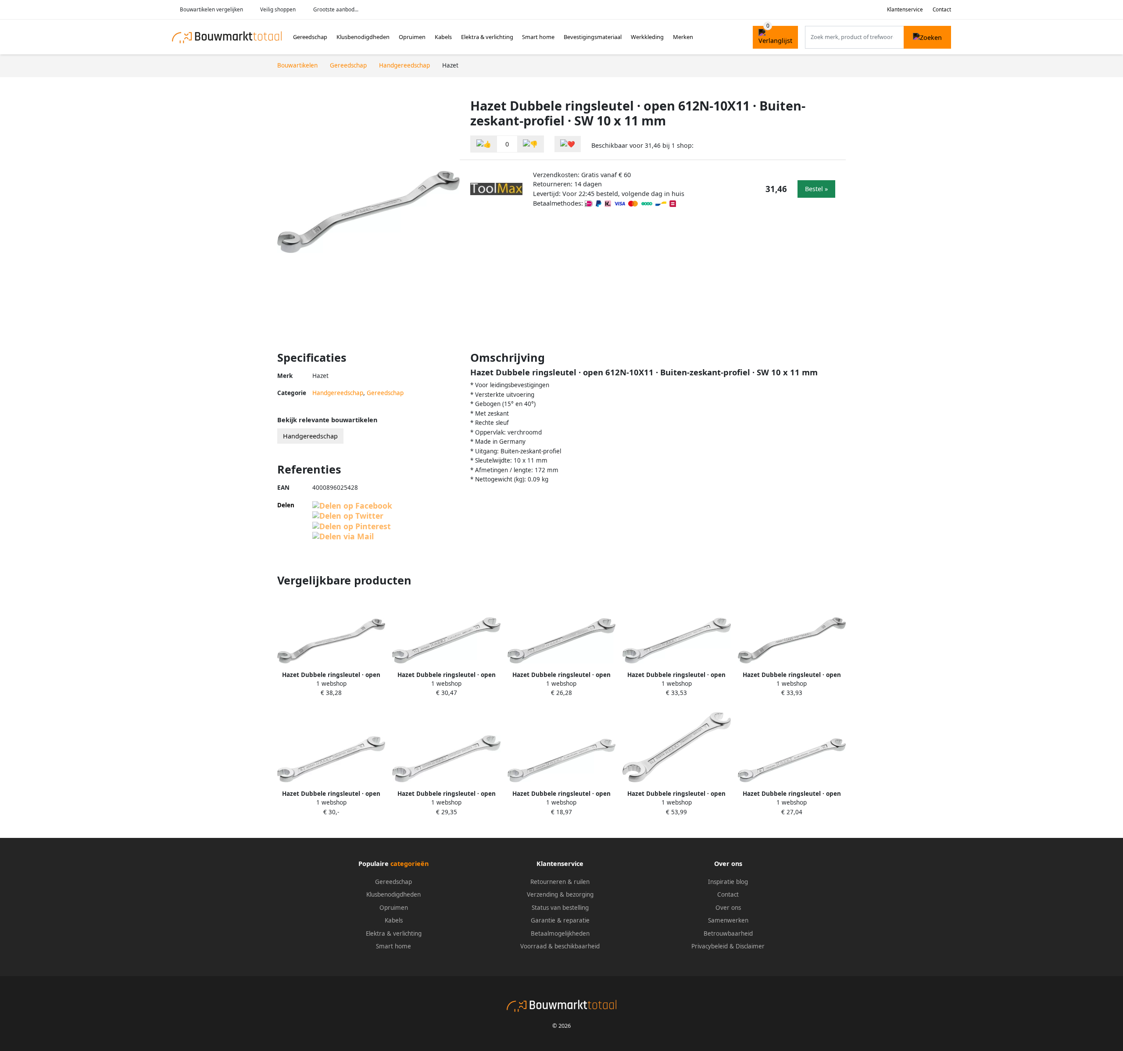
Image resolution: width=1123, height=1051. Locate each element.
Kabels (443, 37)
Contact (942, 9)
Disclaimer (750, 946)
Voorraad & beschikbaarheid (560, 946)
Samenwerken (728, 920)
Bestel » (816, 189)
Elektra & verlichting (487, 37)
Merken (683, 37)
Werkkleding (647, 37)
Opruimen (412, 37)
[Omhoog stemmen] (484, 144)
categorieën (409, 863)
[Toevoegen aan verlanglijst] (567, 144)
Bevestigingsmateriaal (593, 37)
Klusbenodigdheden (363, 37)
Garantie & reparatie (560, 920)
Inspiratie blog (728, 882)
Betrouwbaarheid (728, 933)
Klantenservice (905, 9)
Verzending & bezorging (560, 894)
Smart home (538, 37)
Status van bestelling (560, 908)
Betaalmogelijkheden (560, 933)
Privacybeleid (709, 946)
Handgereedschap (337, 393)
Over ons (728, 908)
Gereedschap (310, 37)
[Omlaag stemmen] (530, 144)
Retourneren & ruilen (560, 882)
